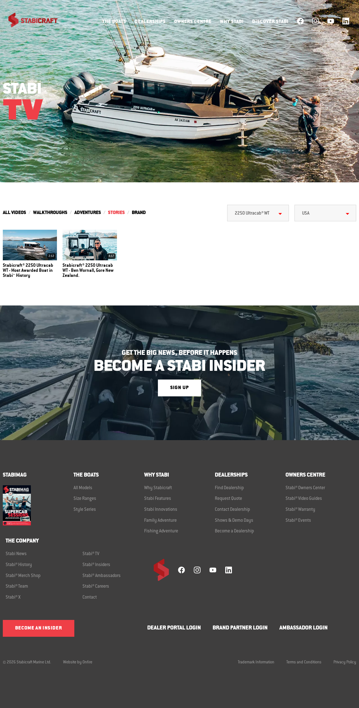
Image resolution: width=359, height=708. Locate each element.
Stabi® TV (90, 554)
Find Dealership (229, 488)
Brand (139, 212)
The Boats (114, 21)
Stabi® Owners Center (305, 488)
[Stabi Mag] (38, 505)
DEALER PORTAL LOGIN (174, 628)
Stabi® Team (17, 586)
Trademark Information (256, 662)
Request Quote (228, 498)
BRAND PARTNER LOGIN (240, 628)
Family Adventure (160, 520)
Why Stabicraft (158, 488)
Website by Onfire (77, 662)
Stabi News (16, 554)
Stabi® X (13, 597)
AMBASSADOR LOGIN (303, 628)
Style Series (84, 509)
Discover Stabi (270, 21)
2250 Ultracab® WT (252, 213)
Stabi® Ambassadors (101, 575)
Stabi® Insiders (96, 564)
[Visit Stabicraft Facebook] (300, 21)
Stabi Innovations (160, 509)
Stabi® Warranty (300, 509)
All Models (82, 488)
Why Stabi (232, 21)
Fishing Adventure (161, 531)
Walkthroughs (50, 212)
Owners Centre (192, 21)
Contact (89, 597)
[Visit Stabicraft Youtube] (330, 21)
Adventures (87, 212)
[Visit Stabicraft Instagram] (315, 21)
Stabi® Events (298, 520)
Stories (116, 212)
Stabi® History (19, 564)
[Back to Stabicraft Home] (29, 21)
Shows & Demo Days (234, 520)
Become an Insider (38, 628)
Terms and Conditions (303, 662)
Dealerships (150, 21)
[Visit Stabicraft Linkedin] (345, 21)
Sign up (179, 387)
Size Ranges (84, 498)
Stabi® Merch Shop (23, 575)
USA (305, 213)
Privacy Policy (344, 662)
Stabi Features (157, 498)
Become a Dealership (234, 531)
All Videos (14, 212)
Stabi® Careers (95, 586)
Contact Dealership (232, 509)
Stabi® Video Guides (304, 498)
